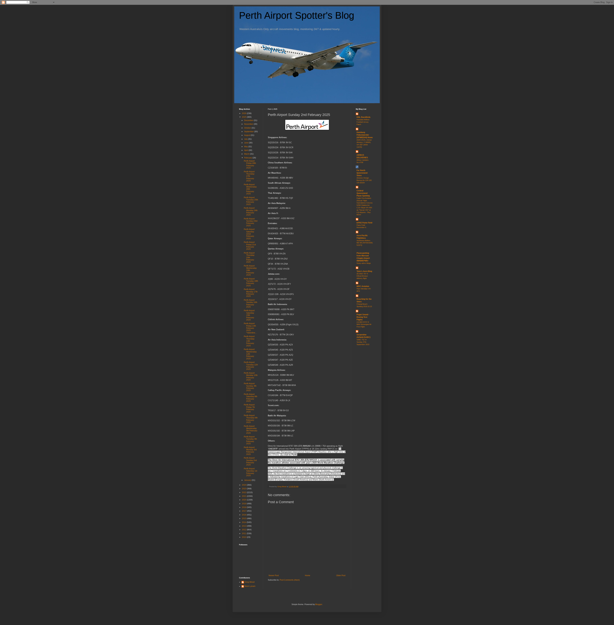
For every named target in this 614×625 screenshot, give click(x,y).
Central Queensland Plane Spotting (363, 193)
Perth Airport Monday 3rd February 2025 (250, 450)
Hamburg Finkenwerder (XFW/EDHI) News (365, 135)
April (246, 150)
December (249, 120)
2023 (244, 489)
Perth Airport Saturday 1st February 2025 (250, 472)
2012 (244, 530)
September (249, 131)
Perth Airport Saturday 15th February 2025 (249, 315)
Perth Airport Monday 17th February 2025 (251, 292)
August (247, 135)
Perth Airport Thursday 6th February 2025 (251, 418)
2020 (244, 500)
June (246, 143)
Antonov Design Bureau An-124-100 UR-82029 (364, 180)
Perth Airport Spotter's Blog (296, 15)
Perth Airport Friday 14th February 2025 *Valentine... (250, 328)
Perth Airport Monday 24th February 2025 (251, 211)
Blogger (318, 604)
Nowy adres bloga (364, 263)
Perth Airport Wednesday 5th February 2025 (250, 429)
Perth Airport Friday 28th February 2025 (250, 164)
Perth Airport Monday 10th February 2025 (251, 376)
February (248, 158)
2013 (244, 526)
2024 (244, 485)
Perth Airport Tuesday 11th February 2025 (251, 365)
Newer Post (274, 575)
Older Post (340, 575)
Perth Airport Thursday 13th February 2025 (249, 341)
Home (307, 575)
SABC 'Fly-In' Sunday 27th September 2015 (363, 342)
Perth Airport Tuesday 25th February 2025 (251, 201)
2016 (244, 515)
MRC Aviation (363, 286)
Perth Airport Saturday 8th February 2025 (250, 397)
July (246, 139)
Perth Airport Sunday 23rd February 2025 (250, 222)
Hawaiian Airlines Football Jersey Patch (363, 122)
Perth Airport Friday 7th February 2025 (249, 408)
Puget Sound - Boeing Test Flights (363, 317)
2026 (244, 113)
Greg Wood (250, 582)
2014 (244, 522)
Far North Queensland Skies (362, 173)
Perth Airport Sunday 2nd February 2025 (250, 461)
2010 (244, 537)
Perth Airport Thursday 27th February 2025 (249, 176)
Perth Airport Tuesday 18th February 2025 (251, 282)
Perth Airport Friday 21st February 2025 (250, 245)
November (249, 124)
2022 (244, 492)
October (248, 128)
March (247, 154)
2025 (244, 117)
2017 (244, 511)
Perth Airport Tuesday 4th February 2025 (250, 440)
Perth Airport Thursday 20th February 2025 (249, 257)
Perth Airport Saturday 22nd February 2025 (249, 234)
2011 (244, 533)
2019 (244, 504)
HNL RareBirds (363, 117)
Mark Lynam (250, 586)
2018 (244, 507)
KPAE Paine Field (364, 223)
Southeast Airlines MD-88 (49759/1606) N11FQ (365, 243)
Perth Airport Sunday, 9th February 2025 (250, 387)
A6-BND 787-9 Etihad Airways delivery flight (362, 276)
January (248, 480)
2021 (244, 496)
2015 (244, 518)
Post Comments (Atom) (290, 580)
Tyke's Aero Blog (364, 271)
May (246, 146)
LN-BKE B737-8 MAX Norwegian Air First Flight (364, 324)
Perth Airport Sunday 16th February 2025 (250, 303)
